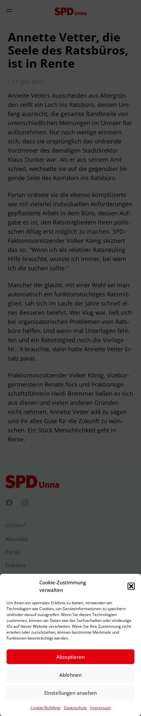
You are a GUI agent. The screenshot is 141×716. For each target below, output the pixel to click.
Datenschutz (75, 707)
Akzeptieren (70, 657)
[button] (131, 586)
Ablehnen (70, 675)
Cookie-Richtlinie (45, 707)
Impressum (100, 707)
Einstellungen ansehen (70, 693)
